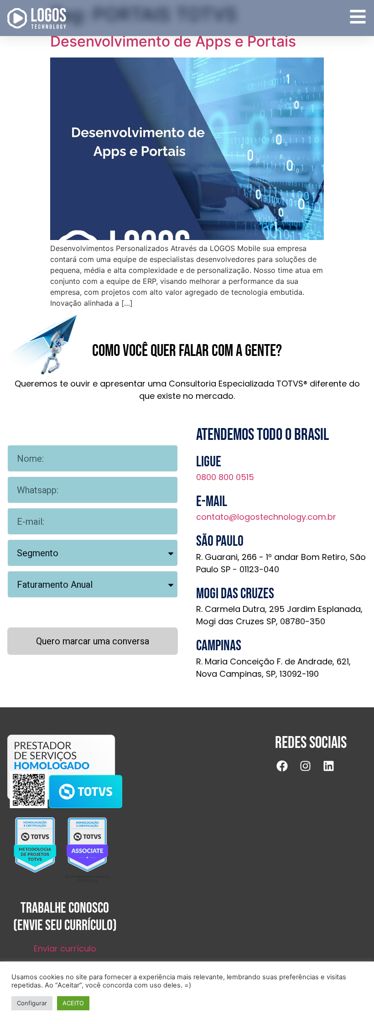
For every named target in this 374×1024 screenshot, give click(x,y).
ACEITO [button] (73, 1003)
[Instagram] (311, 771)
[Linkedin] (334, 771)
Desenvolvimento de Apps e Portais (175, 41)
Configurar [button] (32, 1003)
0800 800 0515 (225, 477)
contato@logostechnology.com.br (266, 516)
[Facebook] (287, 771)
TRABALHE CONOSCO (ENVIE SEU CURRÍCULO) (65, 917)
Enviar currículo (65, 948)
